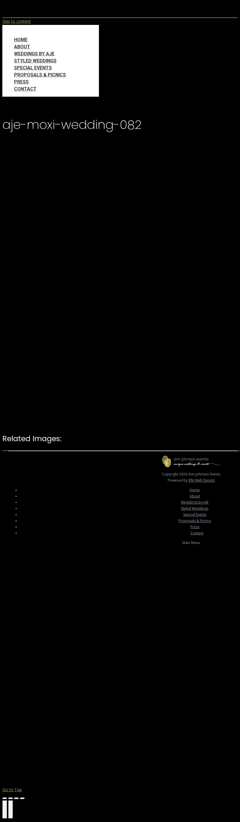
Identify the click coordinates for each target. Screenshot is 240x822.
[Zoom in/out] (22, 798)
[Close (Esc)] (4, 798)
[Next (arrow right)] (10, 809)
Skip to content (16, 21)
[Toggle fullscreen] (16, 798)
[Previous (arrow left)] (4, 809)
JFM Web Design (201, 480)
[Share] (10, 798)
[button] (50, 30)
